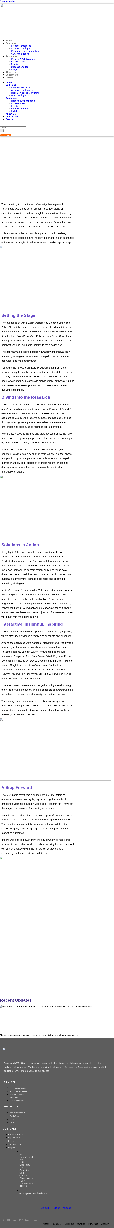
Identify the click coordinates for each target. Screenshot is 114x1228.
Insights (15, 69)
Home (9, 40)
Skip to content (8, 1)
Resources (11, 56)
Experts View (18, 61)
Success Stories (19, 67)
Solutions (11, 43)
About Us (11, 72)
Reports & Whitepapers (23, 59)
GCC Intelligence (20, 53)
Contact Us (12, 75)
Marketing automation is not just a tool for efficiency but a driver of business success (39, 1035)
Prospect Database (21, 46)
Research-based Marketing (25, 51)
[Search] (2, 130)
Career (9, 77)
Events (14, 64)
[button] (2, 123)
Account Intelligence (22, 48)
